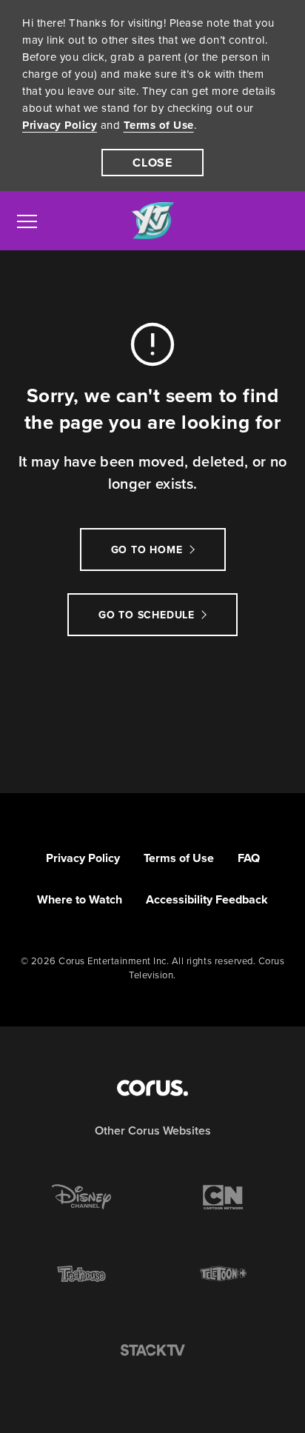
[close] (152, 162)
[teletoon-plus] (223, 1274)
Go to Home (147, 550)
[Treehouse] (81, 1274)
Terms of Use (159, 125)
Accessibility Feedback (207, 899)
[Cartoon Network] (223, 1197)
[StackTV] (152, 1351)
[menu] (27, 221)
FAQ (249, 857)
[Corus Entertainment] (152, 1088)
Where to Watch (79, 899)
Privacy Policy (59, 125)
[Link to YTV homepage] (152, 221)
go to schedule (146, 615)
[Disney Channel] (81, 1197)
